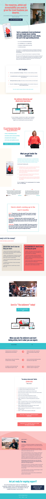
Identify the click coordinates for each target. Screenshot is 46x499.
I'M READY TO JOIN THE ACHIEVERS (11, 143)
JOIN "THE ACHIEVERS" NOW (15, 19)
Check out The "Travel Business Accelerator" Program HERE (37, 487)
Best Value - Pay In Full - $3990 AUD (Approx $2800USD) (29, 415)
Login (26, 497)
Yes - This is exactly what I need (23, 310)
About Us (23, 497)
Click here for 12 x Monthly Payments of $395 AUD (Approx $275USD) (29, 424)
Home (20, 497)
